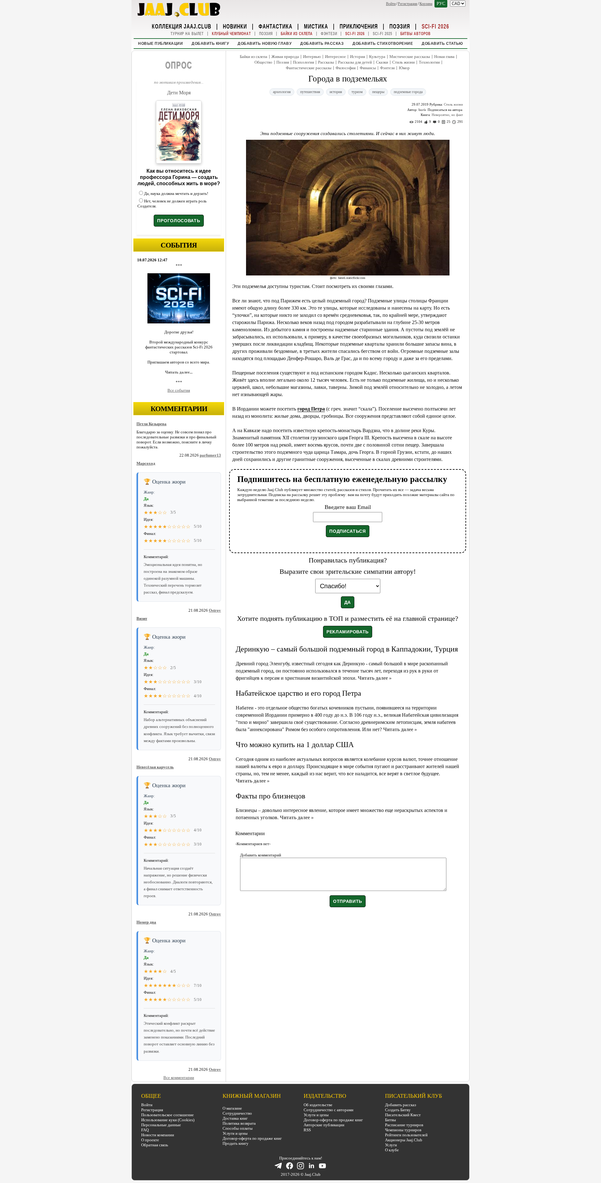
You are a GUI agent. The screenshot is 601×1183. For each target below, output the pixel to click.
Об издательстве (318, 1104)
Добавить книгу (210, 43)
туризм (357, 92)
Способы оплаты (238, 1128)
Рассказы (326, 62)
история (336, 92)
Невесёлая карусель (155, 767)
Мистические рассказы (409, 56)
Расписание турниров (404, 1125)
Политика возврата (239, 1123)
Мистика (316, 26)
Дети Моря (179, 92)
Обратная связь (154, 1145)
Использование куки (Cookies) (167, 1120)
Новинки (235, 26)
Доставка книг (235, 1118)
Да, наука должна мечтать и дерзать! (176, 193)
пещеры (378, 92)
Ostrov (215, 610)
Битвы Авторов (415, 33)
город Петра (311, 408)
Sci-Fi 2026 (435, 26)
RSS (307, 1130)
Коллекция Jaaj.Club (181, 26)
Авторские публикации (324, 1125)
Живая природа (285, 56)
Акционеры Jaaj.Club (403, 1140)
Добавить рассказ (322, 43)
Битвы (390, 1120)
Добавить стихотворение (382, 43)
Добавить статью (442, 43)
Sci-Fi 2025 (382, 33)
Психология (303, 62)
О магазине (232, 1108)
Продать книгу (236, 1143)
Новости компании (157, 1135)
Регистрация (407, 4)
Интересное (335, 56)
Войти (391, 4)
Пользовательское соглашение (167, 1114)
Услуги (391, 1145)
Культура (377, 56)
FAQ (145, 1130)
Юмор (404, 67)
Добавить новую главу (264, 43)
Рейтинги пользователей (406, 1135)
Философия (346, 67)
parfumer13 (210, 455)
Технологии (429, 62)
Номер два (146, 922)
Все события (178, 390)
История (357, 56)
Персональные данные (161, 1125)
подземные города (408, 92)
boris (422, 110)
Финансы (368, 67)
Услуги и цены (235, 1133)
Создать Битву (398, 1109)
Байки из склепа (297, 33)
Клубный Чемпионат (231, 33)
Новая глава (444, 56)
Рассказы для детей (355, 62)
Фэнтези (329, 33)
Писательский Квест (403, 1114)
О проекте (150, 1140)
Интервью (312, 56)
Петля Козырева (151, 423)
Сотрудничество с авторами (328, 1109)
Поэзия (399, 26)
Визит (141, 618)
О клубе (392, 1150)
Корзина (425, 4)
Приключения (359, 26)
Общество (263, 62)
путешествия (310, 92)
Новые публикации (160, 43)
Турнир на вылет (187, 33)
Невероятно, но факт (447, 115)
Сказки (382, 62)
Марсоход (145, 463)
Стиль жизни (403, 62)
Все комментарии (178, 1077)
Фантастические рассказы (308, 67)
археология (282, 92)
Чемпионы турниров (403, 1130)
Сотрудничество (237, 1113)
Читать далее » (375, 678)
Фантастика (275, 26)
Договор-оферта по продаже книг (252, 1138)
